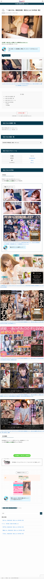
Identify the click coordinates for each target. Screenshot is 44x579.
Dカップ (32, 162)
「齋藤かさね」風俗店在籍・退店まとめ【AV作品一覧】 (13, 530)
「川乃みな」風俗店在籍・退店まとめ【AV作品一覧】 (13, 533)
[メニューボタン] (1, 1)
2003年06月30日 (32, 158)
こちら (10, 129)
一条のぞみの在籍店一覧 (10, 96)
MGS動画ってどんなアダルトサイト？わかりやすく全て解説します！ (26, 462)
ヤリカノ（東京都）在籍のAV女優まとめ (10, 523)
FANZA (7, 103)
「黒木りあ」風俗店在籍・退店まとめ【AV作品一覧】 (13, 520)
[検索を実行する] (41, 513)
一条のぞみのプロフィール (10, 100)
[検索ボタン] (42, 1)
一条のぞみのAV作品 (9, 102)
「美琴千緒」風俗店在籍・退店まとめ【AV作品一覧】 (13, 527)
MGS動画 (8, 105)
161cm (32, 160)
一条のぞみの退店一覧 (9, 98)
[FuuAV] (22, 1)
